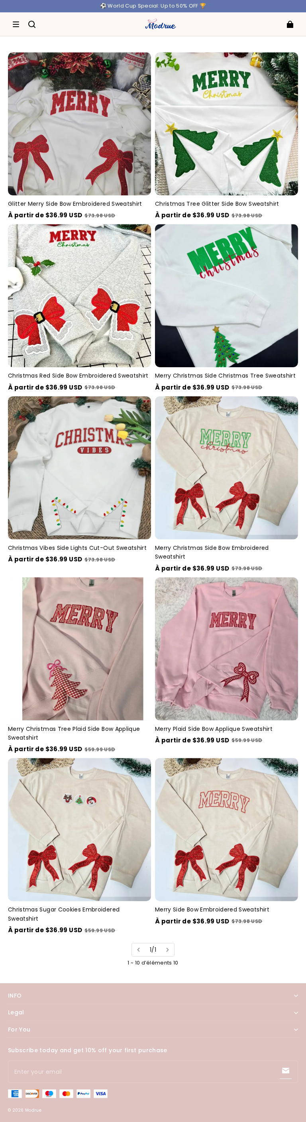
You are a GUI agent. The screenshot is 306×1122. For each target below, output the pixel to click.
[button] (16, 24)
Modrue (33, 1110)
